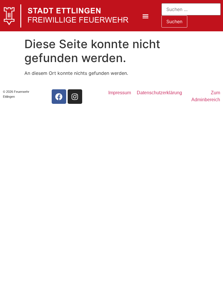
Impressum (119, 92)
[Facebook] (59, 96)
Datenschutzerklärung (159, 92)
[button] (145, 16)
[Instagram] (75, 96)
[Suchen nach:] (191, 9)
